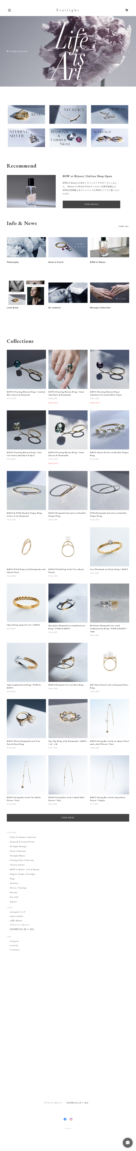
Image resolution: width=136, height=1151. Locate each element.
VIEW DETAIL (91, 211)
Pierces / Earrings (18, 895)
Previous (7, 51)
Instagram (14, 948)
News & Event (56, 269)
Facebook (14, 953)
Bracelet (14, 899)
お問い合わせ (16, 928)
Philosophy (13, 269)
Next (128, 51)
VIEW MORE (68, 825)
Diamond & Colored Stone (22, 849)
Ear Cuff (14, 904)
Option (13, 909)
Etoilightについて (18, 919)
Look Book (12, 315)
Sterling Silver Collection (22, 867)
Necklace (14, 890)
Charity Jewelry (17, 872)
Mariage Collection (100, 315)
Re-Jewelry (54, 315)
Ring (12, 886)
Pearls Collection (18, 858)
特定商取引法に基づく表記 (22, 936)
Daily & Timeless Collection (23, 844)
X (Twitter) (15, 957)
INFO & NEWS (16, 923)
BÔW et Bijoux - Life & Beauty (24, 876)
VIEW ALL (124, 233)
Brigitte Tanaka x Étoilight (22, 881)
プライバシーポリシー (20, 932)
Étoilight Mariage (18, 853)
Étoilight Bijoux (17, 863)
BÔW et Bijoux (98, 269)
